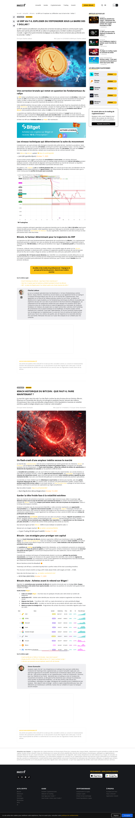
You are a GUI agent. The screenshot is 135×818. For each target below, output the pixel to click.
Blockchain (20, 800)
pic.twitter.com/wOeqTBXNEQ (49, 528)
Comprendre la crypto (83, 791)
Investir (73, 5)
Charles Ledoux (27, 38)
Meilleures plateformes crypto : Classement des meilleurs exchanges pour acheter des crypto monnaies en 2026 (108, 22)
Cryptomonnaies (56, 5)
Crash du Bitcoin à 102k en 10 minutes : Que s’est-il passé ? (39, 657)
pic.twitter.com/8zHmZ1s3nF (46, 573)
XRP (20, 97)
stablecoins (55, 518)
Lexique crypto (80, 794)
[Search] (102, 5)
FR (105, 5)
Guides (46, 5)
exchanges (69, 473)
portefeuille (33, 517)
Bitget (45, 119)
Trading (66, 5)
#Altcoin (29, 153)
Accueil (19, 13)
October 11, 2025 (42, 156)
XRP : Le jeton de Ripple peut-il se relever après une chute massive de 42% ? (44, 285)
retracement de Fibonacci (38, 231)
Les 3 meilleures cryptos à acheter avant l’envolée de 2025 (108, 42)
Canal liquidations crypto (84, 798)
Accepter (127, 815)
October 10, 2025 (52, 491)
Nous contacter (111, 794)
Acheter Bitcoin (88, 5)
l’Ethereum (23, 107)
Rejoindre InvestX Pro (103, 124)
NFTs (18, 802)
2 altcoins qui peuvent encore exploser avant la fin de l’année (40, 661)
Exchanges (20, 798)
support (29, 167)
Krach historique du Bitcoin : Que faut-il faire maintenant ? (39, 281)
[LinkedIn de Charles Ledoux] (21, 297)
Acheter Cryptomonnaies (49, 791)
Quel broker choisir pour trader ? (52, 798)
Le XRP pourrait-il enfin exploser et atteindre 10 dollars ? (107, 33)
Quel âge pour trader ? (48, 796)
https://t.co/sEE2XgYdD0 (46, 153)
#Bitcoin (22, 153)
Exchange (102, 17)
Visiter (112, 74)
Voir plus (96, 75)
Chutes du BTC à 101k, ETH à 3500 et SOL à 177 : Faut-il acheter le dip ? (43, 659)
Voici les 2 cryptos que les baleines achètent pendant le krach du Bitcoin (43, 283)
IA (17, 805)
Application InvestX (112, 796)
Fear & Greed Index (61, 483)
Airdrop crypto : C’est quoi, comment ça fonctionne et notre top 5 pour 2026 (108, 60)
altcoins (77, 248)
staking (29, 547)
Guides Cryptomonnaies (106, 58)
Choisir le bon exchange (83, 796)
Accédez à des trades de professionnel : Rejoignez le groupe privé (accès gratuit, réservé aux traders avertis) (51, 270)
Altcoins (32, 13)
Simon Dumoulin (27, 407)
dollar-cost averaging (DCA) (31, 541)
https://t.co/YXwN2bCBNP (39, 488)
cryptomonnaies (31, 464)
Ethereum (20, 465)
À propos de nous (111, 791)
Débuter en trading (47, 794)
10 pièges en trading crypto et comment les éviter (108, 51)
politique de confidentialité (70, 815)
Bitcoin (19, 110)
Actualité (38, 5)
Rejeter (116, 815)
